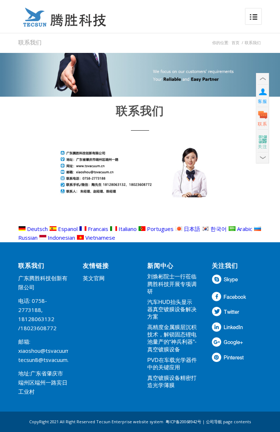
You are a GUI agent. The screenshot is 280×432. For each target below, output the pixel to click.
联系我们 (30, 42)
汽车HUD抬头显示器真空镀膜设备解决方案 (172, 309)
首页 (236, 42)
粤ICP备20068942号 (183, 421)
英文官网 (94, 278)
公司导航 (214, 421)
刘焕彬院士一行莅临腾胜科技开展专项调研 (172, 283)
